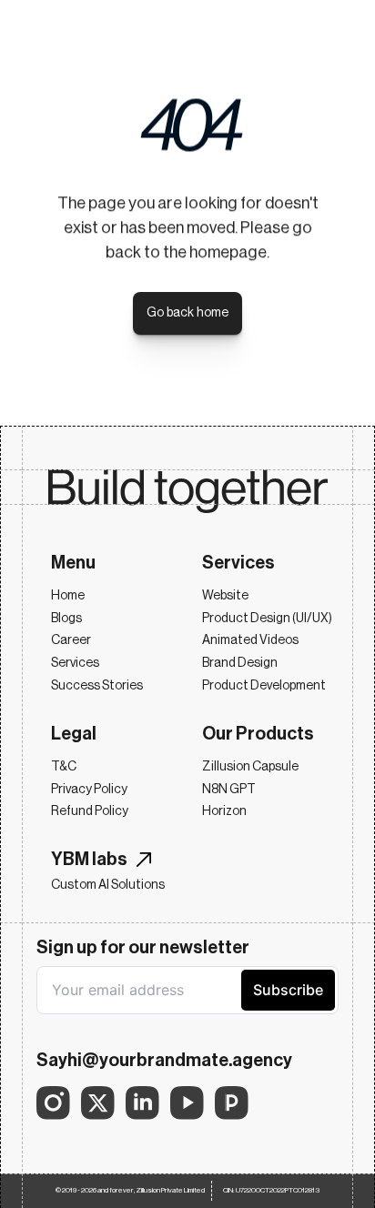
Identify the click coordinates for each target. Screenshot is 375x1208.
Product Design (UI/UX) (267, 618)
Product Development (264, 686)
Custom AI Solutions (108, 885)
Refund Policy (89, 811)
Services (75, 663)
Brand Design (240, 663)
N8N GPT (229, 789)
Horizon (224, 811)
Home (68, 595)
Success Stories (97, 686)
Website (225, 595)
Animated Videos (250, 640)
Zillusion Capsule (250, 766)
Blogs (66, 618)
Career (71, 640)
